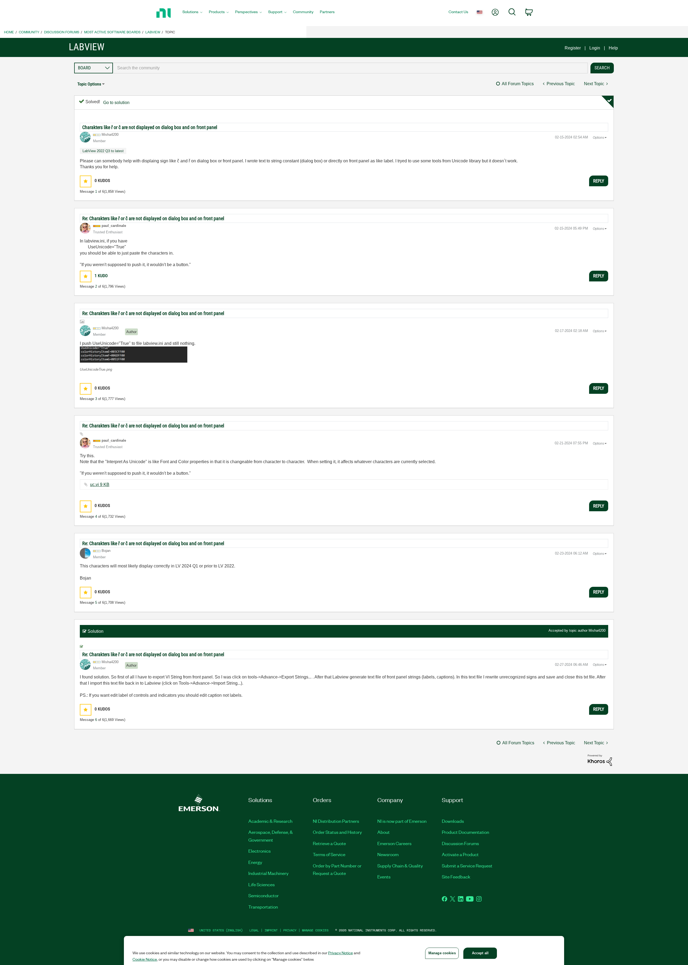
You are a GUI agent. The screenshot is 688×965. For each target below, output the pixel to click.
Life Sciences (261, 884)
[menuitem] (192, 13)
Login (594, 48)
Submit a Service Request (467, 865)
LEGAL (254, 930)
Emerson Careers (394, 843)
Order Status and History (337, 832)
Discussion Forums (61, 31)
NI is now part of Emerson (402, 821)
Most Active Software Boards (112, 31)
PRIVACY (289, 930)
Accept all (480, 953)
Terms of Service (329, 854)
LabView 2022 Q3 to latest (103, 151)
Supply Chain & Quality (400, 865)
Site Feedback (456, 877)
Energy (255, 862)
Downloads (453, 821)
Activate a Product (460, 854)
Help (613, 48)
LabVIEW (152, 31)
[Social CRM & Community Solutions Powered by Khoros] (600, 759)
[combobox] (350, 68)
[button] (85, 181)
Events (383, 877)
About (383, 832)
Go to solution (116, 102)
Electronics (259, 851)
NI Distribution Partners (336, 821)
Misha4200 (597, 630)
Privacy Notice (340, 952)
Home (9, 31)
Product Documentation (465, 832)
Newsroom (388, 854)
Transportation (263, 907)
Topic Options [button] (89, 84)
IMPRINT (271, 930)
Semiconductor (263, 895)
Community (29, 31)
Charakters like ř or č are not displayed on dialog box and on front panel (149, 127)
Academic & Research (270, 821)
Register (573, 48)
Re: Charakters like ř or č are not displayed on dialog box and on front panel (153, 218)
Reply (598, 181)
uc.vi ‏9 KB (99, 484)
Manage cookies (315, 930)
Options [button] (598, 138)
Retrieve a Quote (329, 843)
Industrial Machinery (268, 873)
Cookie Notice (144, 959)
